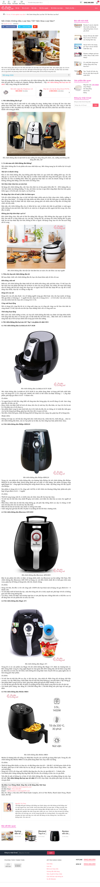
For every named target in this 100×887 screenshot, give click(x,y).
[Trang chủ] (4, 14)
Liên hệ (49, 866)
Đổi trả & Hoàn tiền (52, 869)
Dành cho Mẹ (70, 8)
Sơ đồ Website (51, 879)
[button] (3, 92)
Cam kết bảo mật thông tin (55, 876)
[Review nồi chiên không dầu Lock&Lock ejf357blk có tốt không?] (55, 836)
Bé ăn (17, 8)
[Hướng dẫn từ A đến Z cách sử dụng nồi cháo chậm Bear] (7, 836)
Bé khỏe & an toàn (57, 8)
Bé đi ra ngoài (43, 8)
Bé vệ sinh (25, 8)
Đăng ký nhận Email (10, 852)
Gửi (96, 105)
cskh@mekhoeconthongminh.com (18, 791)
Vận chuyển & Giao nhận (54, 874)
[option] (18, 91)
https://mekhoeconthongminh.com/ (20, 787)
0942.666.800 (16, 789)
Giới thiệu (50, 864)
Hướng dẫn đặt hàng (53, 871)
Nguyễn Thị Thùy (8, 23)
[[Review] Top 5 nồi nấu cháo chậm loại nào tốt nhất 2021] (31, 836)
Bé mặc (34, 8)
